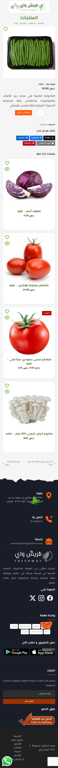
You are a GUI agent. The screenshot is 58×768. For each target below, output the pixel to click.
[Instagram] (41, 600)
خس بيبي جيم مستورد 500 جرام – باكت (40, 463)
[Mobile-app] (42, 652)
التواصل (17, 755)
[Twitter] (33, 600)
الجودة (17, 752)
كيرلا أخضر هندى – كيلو (14, 463)
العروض (25, 631)
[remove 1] (36, 114)
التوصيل (17, 744)
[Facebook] (50, 600)
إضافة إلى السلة (23, 112)
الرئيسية (17, 736)
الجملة (46, 631)
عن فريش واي (17, 759)
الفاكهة (36, 626)
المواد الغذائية (25, 626)
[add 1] (36, 111)
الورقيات (14, 626)
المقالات (17, 748)
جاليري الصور (17, 740)
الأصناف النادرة (36, 631)
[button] (16, 7)
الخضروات (43, 124)
